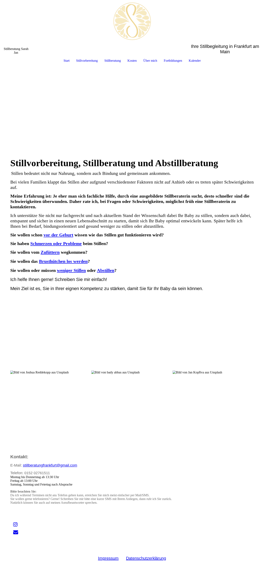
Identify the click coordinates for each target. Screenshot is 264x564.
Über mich (150, 60)
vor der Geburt (58, 234)
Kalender (195, 60)
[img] (132, 22)
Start (67, 60)
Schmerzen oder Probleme (56, 243)
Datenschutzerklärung (146, 558)
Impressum (108, 558)
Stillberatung (112, 60)
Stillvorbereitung (87, 60)
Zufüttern (50, 252)
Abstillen (105, 270)
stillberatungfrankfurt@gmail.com (50, 465)
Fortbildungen (173, 60)
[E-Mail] (15, 532)
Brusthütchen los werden (63, 261)
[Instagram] (15, 524)
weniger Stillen (71, 270)
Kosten (132, 60)
